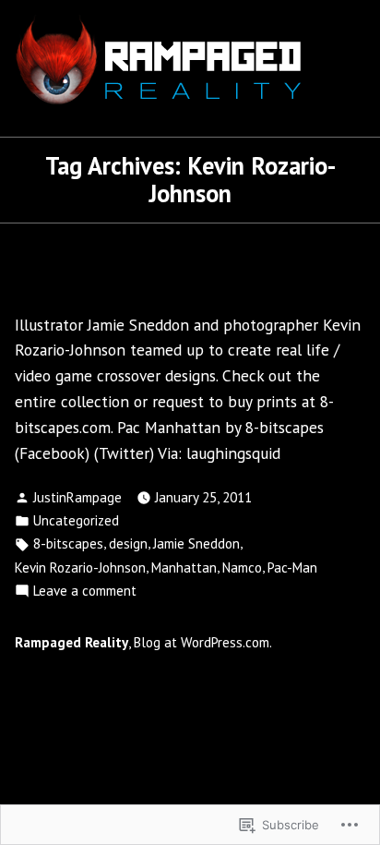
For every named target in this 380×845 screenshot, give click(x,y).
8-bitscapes (68, 543)
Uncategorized (76, 520)
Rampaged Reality (71, 642)
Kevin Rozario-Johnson (80, 567)
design (128, 543)
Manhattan (184, 567)
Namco (242, 567)
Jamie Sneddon (196, 543)
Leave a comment (85, 590)
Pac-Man (292, 567)
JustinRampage (77, 497)
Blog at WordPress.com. (203, 642)
